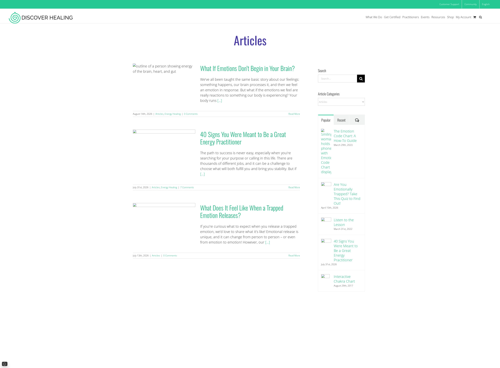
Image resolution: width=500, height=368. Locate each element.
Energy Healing (173, 114)
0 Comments (191, 114)
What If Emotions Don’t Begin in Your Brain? (164, 83)
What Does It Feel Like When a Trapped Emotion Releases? (164, 222)
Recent (341, 120)
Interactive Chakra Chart (344, 279)
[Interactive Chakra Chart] (326, 280)
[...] (219, 100)
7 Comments (187, 187)
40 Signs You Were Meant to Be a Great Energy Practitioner (164, 149)
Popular (325, 120)
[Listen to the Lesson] (326, 223)
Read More (294, 114)
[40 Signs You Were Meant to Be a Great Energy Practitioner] (326, 244)
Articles (159, 114)
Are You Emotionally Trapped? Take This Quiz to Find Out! (347, 194)
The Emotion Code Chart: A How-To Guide (345, 136)
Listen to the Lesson (344, 222)
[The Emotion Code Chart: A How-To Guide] (326, 151)
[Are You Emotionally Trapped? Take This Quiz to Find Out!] (326, 187)
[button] (480, 17)
